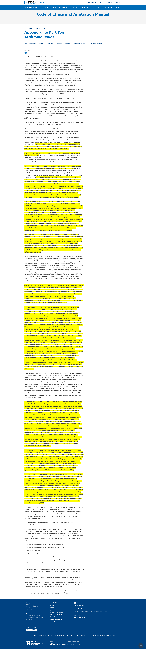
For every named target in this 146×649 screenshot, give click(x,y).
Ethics (41, 43)
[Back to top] (140, 645)
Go (81, 2)
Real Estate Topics (31, 7)
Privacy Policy (53, 616)
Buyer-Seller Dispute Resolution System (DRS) (51, 635)
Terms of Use (53, 622)
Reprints (52, 610)
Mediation (59, 43)
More (118, 7)
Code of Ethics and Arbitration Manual (73, 14)
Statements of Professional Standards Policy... (105, 635)
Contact (102, 2)
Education (84, 7)
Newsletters (53, 602)
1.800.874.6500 (81, 605)
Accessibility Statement (56, 619)
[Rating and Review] (31, 630)
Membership (45, 7)
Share (29, 53)
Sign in (118, 2)
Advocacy (74, 7)
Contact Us (80, 602)
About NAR (108, 7)
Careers (52, 605)
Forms (67, 43)
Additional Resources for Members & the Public (56, 613)
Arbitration (49, 43)
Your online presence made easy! (69, 644)
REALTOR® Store (92, 2)
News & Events (96, 7)
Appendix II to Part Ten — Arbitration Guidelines (78, 635)
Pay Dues (111, 2)
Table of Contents (30, 43)
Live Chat (79, 608)
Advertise (52, 607)
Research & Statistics (60, 7)
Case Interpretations (95, 43)
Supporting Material (79, 43)
